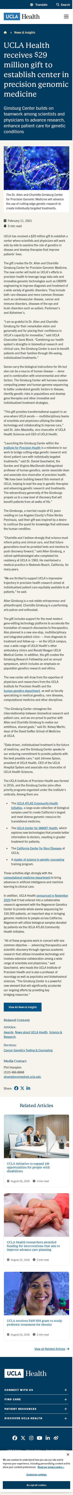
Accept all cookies (36, 1485)
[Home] (5, 32)
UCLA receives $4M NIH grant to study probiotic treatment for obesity (34, 1322)
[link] (16, 1088)
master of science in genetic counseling (39, 859)
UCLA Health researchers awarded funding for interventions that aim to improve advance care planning (33, 1246)
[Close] (68, 1454)
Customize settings (36, 1474)
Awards (8, 1032)
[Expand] (65, 1389)
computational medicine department (27, 877)
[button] (38, 4)
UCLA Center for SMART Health (37, 828)
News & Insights (24, 32)
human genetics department (22, 690)
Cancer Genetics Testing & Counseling (28, 1050)
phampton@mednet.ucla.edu (22, 1076)
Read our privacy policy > (51, 1467)
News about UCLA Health (31, 1032)
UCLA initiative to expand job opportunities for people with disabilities (28, 1167)
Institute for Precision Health (22, 447)
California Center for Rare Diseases (39, 848)
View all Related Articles (49, 1349)
